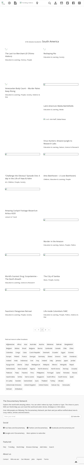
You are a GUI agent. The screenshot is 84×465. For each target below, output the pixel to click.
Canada (57, 348)
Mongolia (63, 365)
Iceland (8, 361)
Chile (65, 348)
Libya (27, 365)
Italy (51, 361)
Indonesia (23, 361)
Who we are (15, 459)
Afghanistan (10, 344)
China (71, 348)
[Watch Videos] (9, 3)
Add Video (43, 447)
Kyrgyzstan (10, 365)
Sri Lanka (9, 381)
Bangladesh (69, 344)
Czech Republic (35, 352)
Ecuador (55, 352)
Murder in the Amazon (53, 241)
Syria (36, 381)
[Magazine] (15, 3)
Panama (24, 373)
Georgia (32, 356)
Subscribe (76, 416)
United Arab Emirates (13, 385)
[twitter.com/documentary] (67, 3)
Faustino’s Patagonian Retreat (18, 311)
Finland (16, 356)
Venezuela (66, 385)
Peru (32, 373)
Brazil (24, 348)
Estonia (70, 352)
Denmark (46, 352)
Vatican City (55, 385)
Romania (66, 373)
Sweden (18, 381)
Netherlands (10, 369)
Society (61, 57)
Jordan (73, 361)
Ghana (50, 356)
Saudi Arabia (10, 377)
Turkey (52, 381)
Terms (46, 459)
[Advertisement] (42, 23)
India (16, 361)
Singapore (40, 377)
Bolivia (17, 348)
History (23, 60)
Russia (74, 373)
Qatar (58, 373)
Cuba (25, 352)
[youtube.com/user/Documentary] (62, 3)
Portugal (50, 373)
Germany (41, 356)
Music (46, 280)
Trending (11, 447)
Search (51, 447)
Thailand (44, 381)
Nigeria (32, 369)
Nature (61, 147)
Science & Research (72, 147)
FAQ (4, 447)
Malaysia (46, 365)
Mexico (54, 365)
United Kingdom (30, 385)
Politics (73, 245)
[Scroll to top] (76, 462)
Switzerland (28, 381)
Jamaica (58, 361)
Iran (31, 361)
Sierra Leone (29, 377)
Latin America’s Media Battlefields (58, 106)
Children (11, 182)
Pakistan (9, 373)
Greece (57, 356)
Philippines (40, 373)
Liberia (19, 365)
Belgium (9, 348)
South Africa (51, 377)
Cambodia (48, 348)
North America (43, 369)
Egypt (63, 352)
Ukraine (60, 381)
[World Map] (37, 3)
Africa (19, 344)
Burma (40, 348)
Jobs (33, 459)
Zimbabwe (18, 389)
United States (43, 385)
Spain (72, 377)
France (24, 356)
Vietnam (9, 389)
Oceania (74, 369)
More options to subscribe (36, 433)
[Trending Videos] (26, 2)
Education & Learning (12, 60)
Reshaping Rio (50, 53)
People (29, 60)
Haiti (65, 356)
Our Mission (25, 459)
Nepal (71, 365)
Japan (66, 361)
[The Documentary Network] (3, 2)
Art (6, 182)
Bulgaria (32, 348)
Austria (41, 344)
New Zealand (22, 369)
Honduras (73, 356)
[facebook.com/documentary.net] (73, 3)
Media (61, 109)
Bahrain (59, 344)
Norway (65, 369)
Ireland (44, 361)
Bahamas (50, 344)
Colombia (9, 352)
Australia (33, 344)
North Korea (55, 369)
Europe (8, 356)
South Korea (62, 377)
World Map (20, 447)
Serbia (20, 377)
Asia (25, 344)
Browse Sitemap (32, 447)
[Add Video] (55, 3)
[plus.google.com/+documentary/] (79, 3)
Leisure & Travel (11, 217)
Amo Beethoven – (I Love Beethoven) (60, 175)
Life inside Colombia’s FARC (56, 311)
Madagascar (36, 365)
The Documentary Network (15, 401)
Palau (17, 373)
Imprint (39, 459)
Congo (18, 352)
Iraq (37, 361)
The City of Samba (52, 276)
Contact (6, 459)
